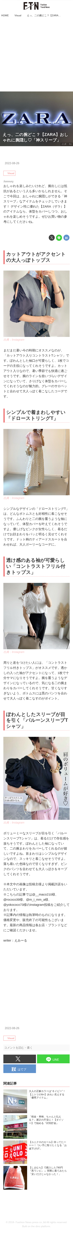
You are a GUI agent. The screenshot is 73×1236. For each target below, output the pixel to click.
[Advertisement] (36, 54)
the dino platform (40, 1226)
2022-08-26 (12, 163)
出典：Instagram (13, 339)
